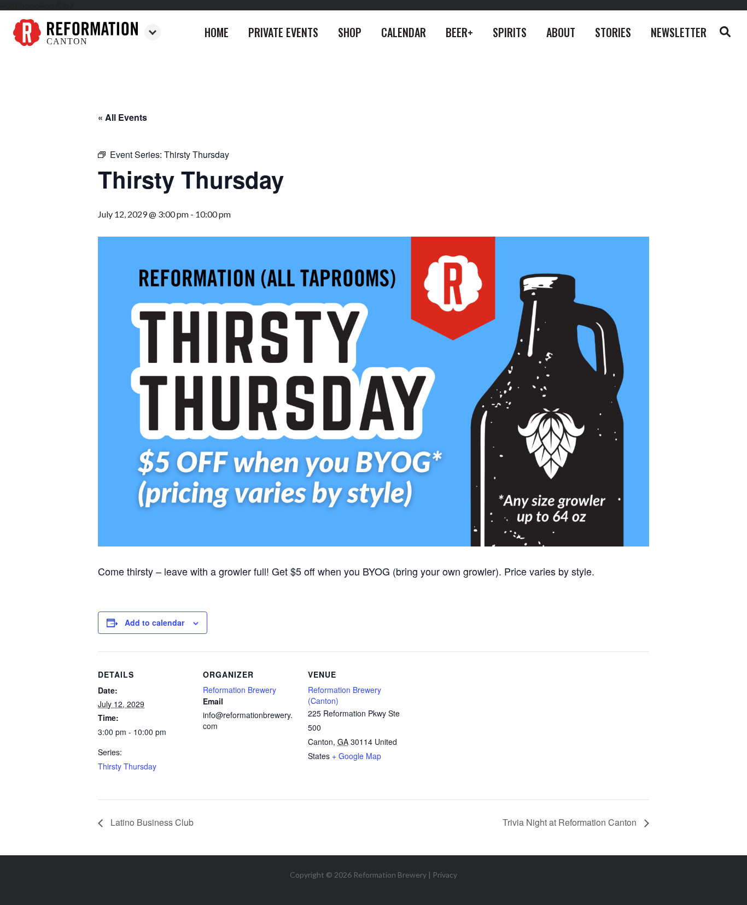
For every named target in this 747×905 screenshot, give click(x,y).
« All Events (122, 117)
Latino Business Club (151, 822)
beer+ (459, 32)
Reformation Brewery (239, 689)
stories (613, 32)
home (217, 32)
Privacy (445, 874)
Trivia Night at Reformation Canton (571, 822)
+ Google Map (356, 755)
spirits (510, 32)
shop (349, 32)
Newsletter (679, 32)
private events (283, 32)
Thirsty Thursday (127, 766)
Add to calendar (154, 622)
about (560, 32)
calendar (403, 32)
